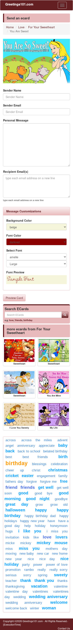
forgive (31, 482)
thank (25, 580)
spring (42, 575)
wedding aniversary (48, 596)
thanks (62, 581)
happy (41, 510)
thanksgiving (15, 586)
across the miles (36, 440)
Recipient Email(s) (15, 172)
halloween (15, 510)
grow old (59, 505)
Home (10, 27)
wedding (19, 597)
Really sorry (58, 570)
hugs (9, 531)
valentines (40, 591)
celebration (59, 464)
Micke (10, 543)
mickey (25, 543)
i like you (29, 531)
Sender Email (12, 105)
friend (11, 487)
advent (62, 440)
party (26, 565)
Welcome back (16, 608)
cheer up (14, 470)
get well (46, 487)
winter (34, 608)
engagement (46, 476)
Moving (10, 553)
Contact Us (64, 628)
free (64, 481)
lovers (62, 537)
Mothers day (57, 549)
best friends (35, 457)
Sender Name (12, 90)
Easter (28, 475)
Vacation (39, 586)
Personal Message (15, 120)
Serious (11, 575)
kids (26, 537)
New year (13, 559)
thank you (44, 580)
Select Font (14, 250)
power (37, 565)
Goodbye (61, 499)
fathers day (14, 482)
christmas (58, 470)
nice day (47, 559)
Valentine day (16, 591)
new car (43, 553)
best (8, 457)
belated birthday (55, 451)
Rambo (29, 570)
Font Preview (15, 272)
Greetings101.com (19, 4)
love (11, 320)
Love (21, 27)
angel (9, 446)
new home (60, 553)
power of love (57, 565)
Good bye (43, 493)
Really (42, 570)
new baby (26, 553)
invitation (12, 537)
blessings (39, 464)
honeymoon (59, 526)
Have (51, 521)
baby (63, 445)
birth (63, 456)
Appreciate (47, 446)
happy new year (32, 521)
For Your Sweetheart (41, 27)
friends (18, 320)
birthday (28, 320)
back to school (29, 451)
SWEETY (61, 575)
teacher (11, 581)
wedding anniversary (23, 603)
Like (36, 537)
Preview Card (14, 298)
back (10, 451)
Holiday (40, 526)
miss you (29, 548)
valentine (61, 586)
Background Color (19, 220)
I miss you (57, 531)
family (63, 476)
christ (36, 470)
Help (27, 526)
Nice (31, 559)
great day (16, 504)
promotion (12, 570)
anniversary (26, 446)
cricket (12, 475)
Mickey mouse (52, 542)
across (10, 440)
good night (37, 498)
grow (39, 505)
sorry (27, 575)
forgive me (48, 482)
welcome (59, 602)
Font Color (13, 235)
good (23, 493)
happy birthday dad (40, 516)
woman (49, 608)
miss (9, 549)
